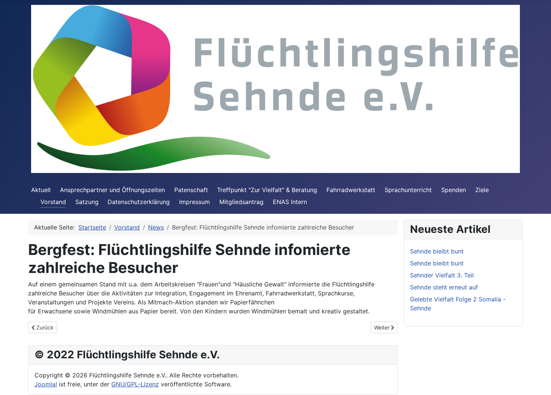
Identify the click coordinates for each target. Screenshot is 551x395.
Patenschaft (191, 190)
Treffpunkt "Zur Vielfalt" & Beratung (267, 190)
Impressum (194, 202)
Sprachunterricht (408, 190)
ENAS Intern (290, 202)
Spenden (453, 190)
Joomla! (45, 384)
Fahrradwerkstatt (350, 190)
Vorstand (53, 202)
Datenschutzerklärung (139, 202)
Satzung (87, 202)
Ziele (482, 190)
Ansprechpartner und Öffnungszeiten (112, 190)
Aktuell (41, 190)
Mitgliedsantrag (241, 202)
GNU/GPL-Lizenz (135, 384)
